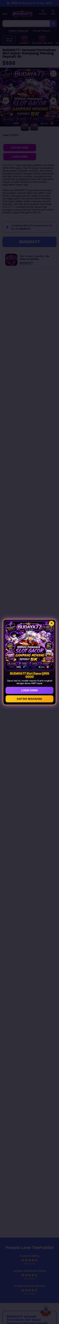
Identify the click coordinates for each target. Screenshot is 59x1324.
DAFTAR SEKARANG (29, 698)
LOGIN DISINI (29, 690)
